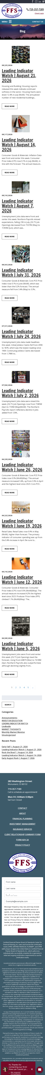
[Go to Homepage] (12, 11)
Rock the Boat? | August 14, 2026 (17, 752)
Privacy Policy (22, 845)
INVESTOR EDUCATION (12, 720)
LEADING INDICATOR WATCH (15, 723)
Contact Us (37, 21)
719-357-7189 (36, 9)
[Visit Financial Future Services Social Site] (32, 1)
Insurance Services (22, 829)
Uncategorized (9, 735)
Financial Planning (22, 818)
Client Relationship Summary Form (22, 834)
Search (8, 705)
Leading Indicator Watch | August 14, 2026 (21, 755)
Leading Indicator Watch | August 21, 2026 (21, 749)
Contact (22, 808)
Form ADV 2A (22, 839)
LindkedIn (6, 726)
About (22, 813)
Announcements (9, 717)
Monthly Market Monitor (13, 732)
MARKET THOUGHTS (11, 729)
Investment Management (23, 824)
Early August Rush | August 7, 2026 (18, 758)
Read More (10, 106)
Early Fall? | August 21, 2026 (15, 746)
